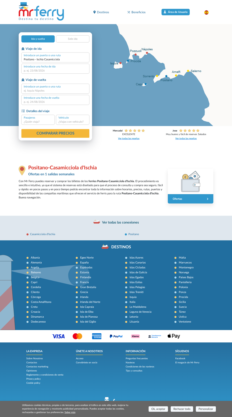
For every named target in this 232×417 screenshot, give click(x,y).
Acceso (79, 358)
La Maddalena (138, 307)
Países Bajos (186, 277)
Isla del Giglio (88, 321)
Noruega (184, 272)
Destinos (103, 12)
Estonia (84, 272)
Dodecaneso (38, 321)
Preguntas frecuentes (137, 358)
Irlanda (84, 297)
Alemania (36, 262)
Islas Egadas (137, 277)
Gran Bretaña (88, 287)
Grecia (84, 292)
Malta (182, 257)
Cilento (35, 292)
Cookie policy (33, 383)
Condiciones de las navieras (140, 367)
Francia (84, 282)
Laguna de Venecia (140, 311)
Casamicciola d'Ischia (42, 234)
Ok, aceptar (158, 409)
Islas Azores (136, 257)
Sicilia (182, 302)
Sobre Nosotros (34, 358)
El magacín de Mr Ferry (187, 362)
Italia (132, 302)
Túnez (182, 311)
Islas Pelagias (137, 287)
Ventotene (185, 321)
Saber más (70, 412)
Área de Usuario (177, 12)
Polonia (183, 287)
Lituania (134, 321)
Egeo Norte (87, 257)
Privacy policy (33, 379)
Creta (34, 307)
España (84, 262)
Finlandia (85, 277)
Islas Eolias (136, 282)
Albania (35, 257)
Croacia (35, 311)
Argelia (35, 267)
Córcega (36, 297)
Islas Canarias (138, 262)
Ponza (182, 292)
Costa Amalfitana (41, 302)
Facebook (180, 358)
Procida (183, 297)
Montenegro (186, 267)
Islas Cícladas (137, 267)
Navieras (130, 362)
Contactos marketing (37, 367)
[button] (208, 12)
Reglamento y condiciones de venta (44, 375)
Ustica (182, 316)
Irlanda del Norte (90, 302)
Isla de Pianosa (89, 316)
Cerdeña (36, 287)
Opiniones (31, 371)
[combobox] (55, 59)
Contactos (31, 362)
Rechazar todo (181, 409)
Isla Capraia (87, 307)
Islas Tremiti (137, 292)
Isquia (133, 297)
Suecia (183, 307)
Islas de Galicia (138, 272)
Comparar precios (55, 133)
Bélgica (35, 277)
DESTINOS (121, 247)
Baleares (36, 272)
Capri (34, 282)
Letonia (134, 316)
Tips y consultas (134, 371)
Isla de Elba (86, 311)
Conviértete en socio (86, 362)
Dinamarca (37, 316)
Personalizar (206, 409)
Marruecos (185, 262)
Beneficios (138, 12)
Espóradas (86, 267)
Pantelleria (185, 282)
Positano (133, 234)
